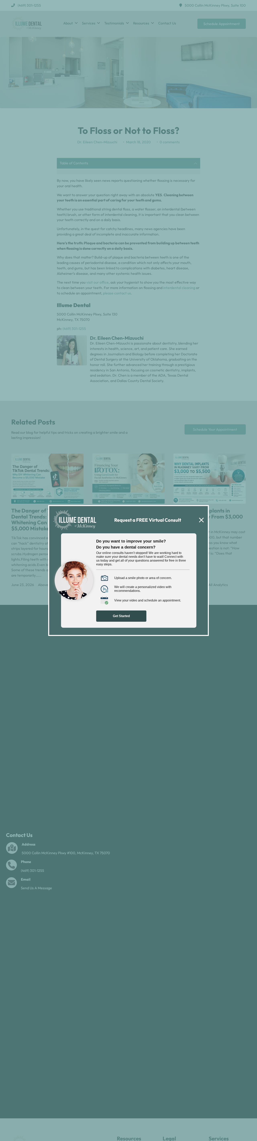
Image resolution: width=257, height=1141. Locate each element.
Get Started (121, 616)
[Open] (201, 520)
